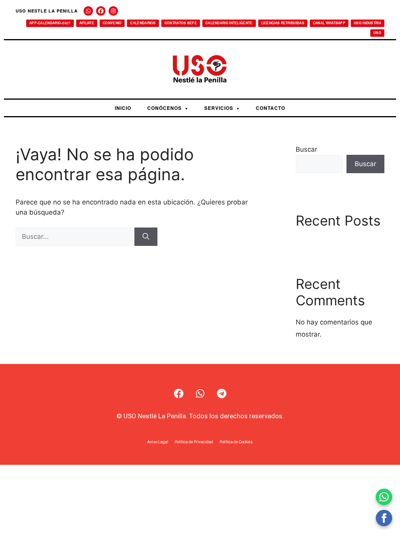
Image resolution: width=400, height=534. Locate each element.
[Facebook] (100, 11)
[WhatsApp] (88, 11)
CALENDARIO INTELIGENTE (229, 22)
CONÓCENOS (167, 107)
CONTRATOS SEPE (180, 22)
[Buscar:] (75, 236)
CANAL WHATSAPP (329, 22)
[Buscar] (145, 237)
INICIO (123, 107)
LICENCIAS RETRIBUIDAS (282, 22)
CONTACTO (270, 107)
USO (377, 32)
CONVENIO (112, 22)
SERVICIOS (222, 107)
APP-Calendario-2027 (50, 22)
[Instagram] (113, 11)
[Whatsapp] (200, 393)
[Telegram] (221, 393)
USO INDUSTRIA (367, 22)
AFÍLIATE (86, 22)
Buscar (306, 149)
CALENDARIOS (142, 22)
